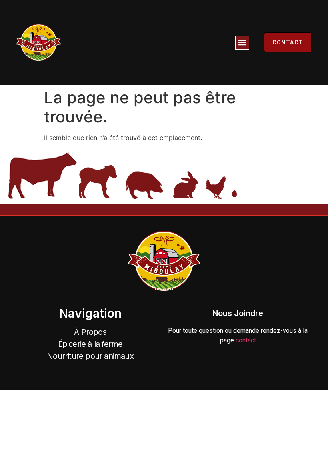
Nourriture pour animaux (90, 356)
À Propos (90, 332)
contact (246, 340)
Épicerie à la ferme (90, 344)
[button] (242, 43)
